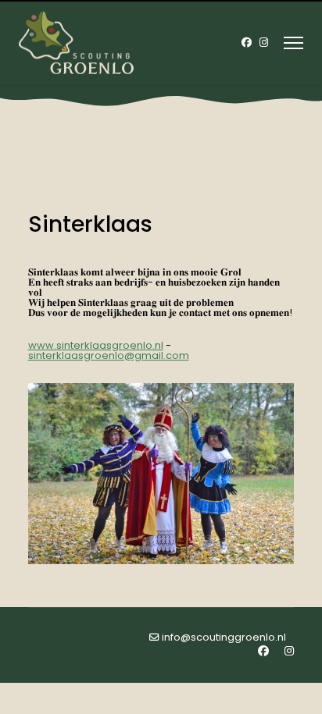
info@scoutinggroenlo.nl (224, 637)
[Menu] (293, 42)
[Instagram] (263, 42)
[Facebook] (247, 42)
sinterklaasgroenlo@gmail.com (108, 355)
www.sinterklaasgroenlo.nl (95, 345)
